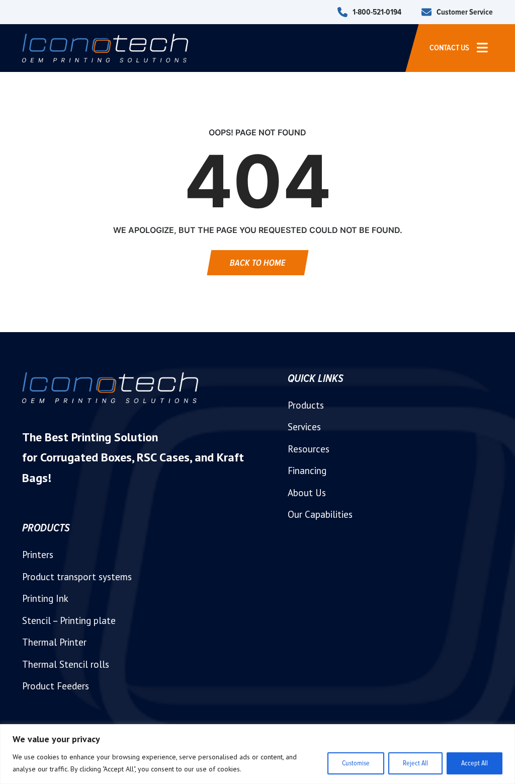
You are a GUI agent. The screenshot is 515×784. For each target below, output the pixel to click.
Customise (356, 763)
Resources (308, 449)
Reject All (415, 763)
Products (306, 405)
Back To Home (258, 262)
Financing (307, 470)
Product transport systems (77, 577)
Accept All (474, 763)
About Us (307, 493)
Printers (37, 554)
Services (304, 427)
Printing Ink (45, 598)
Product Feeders (55, 686)
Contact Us (449, 48)
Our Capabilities (320, 514)
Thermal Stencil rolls (65, 664)
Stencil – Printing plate (69, 620)
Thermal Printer (54, 642)
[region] (257, 754)
